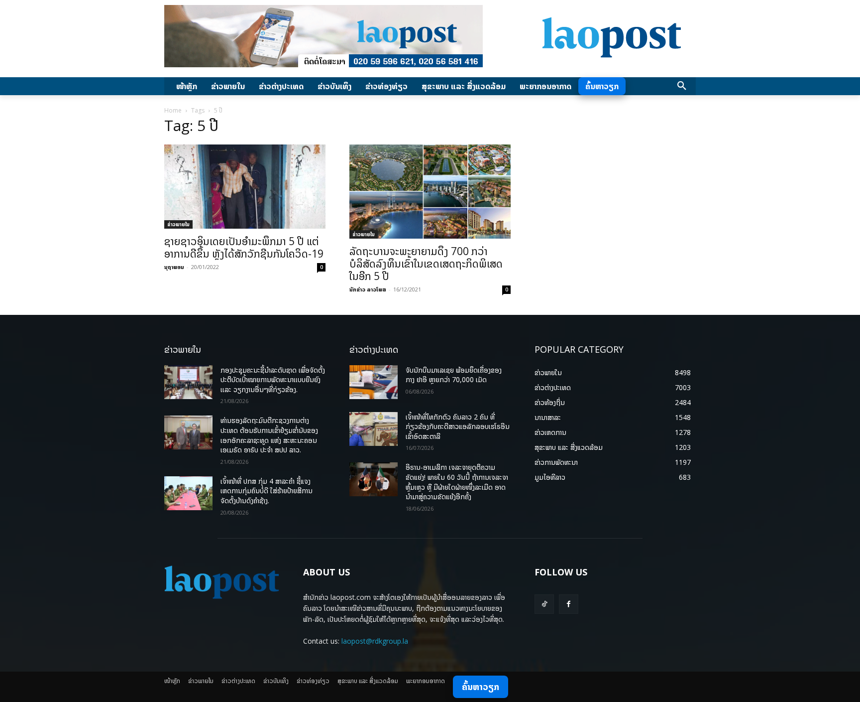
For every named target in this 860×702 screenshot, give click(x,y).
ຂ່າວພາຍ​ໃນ (178, 224)
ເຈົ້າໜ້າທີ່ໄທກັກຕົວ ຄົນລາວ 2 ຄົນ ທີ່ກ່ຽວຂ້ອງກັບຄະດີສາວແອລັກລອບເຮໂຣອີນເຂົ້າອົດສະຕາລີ (458, 426)
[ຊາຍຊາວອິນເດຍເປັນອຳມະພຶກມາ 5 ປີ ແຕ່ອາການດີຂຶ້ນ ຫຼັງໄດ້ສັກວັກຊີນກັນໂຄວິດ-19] (244, 186)
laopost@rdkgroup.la (374, 641)
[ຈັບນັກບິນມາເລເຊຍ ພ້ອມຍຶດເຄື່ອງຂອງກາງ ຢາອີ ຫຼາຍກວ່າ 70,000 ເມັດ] (373, 382)
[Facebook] (568, 604)
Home (173, 110)
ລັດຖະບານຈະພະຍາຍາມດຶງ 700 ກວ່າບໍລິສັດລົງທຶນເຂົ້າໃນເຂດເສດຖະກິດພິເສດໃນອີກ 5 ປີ (426, 263)
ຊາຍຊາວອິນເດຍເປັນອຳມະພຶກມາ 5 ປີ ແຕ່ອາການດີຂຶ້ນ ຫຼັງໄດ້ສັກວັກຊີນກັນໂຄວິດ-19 (243, 247)
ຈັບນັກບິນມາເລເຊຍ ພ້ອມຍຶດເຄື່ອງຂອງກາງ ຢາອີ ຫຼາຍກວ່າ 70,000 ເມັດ (454, 375)
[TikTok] (544, 604)
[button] (682, 86)
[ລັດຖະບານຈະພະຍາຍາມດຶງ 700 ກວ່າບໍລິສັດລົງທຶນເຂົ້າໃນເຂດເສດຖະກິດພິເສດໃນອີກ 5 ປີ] (430, 191)
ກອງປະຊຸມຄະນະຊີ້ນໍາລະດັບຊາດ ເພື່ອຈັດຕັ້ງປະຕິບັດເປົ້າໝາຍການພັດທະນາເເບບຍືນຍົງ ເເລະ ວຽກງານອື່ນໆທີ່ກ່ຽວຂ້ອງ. (272, 379)
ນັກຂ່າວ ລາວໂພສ (367, 289)
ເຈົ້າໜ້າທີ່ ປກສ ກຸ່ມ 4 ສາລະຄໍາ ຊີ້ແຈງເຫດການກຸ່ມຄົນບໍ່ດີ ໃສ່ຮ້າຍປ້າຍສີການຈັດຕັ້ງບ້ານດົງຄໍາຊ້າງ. (266, 490)
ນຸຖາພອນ (174, 267)
